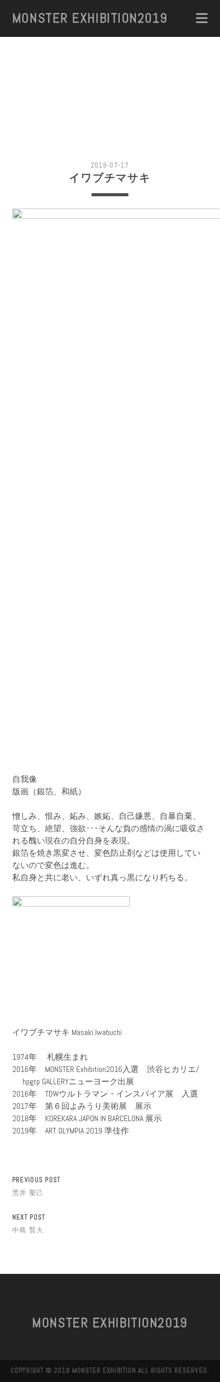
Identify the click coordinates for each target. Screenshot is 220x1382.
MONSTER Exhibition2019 (89, 18)
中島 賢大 (27, 1230)
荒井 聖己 (27, 1192)
